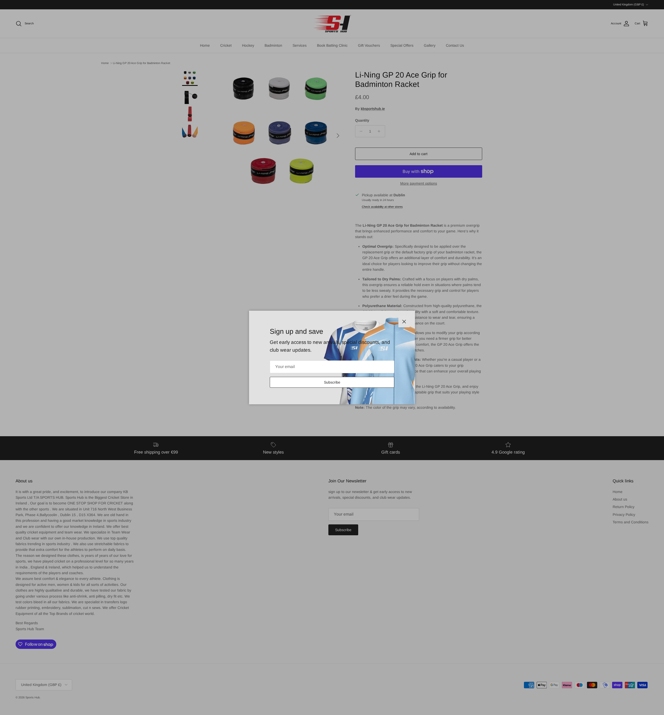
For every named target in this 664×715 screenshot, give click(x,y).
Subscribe (332, 382)
